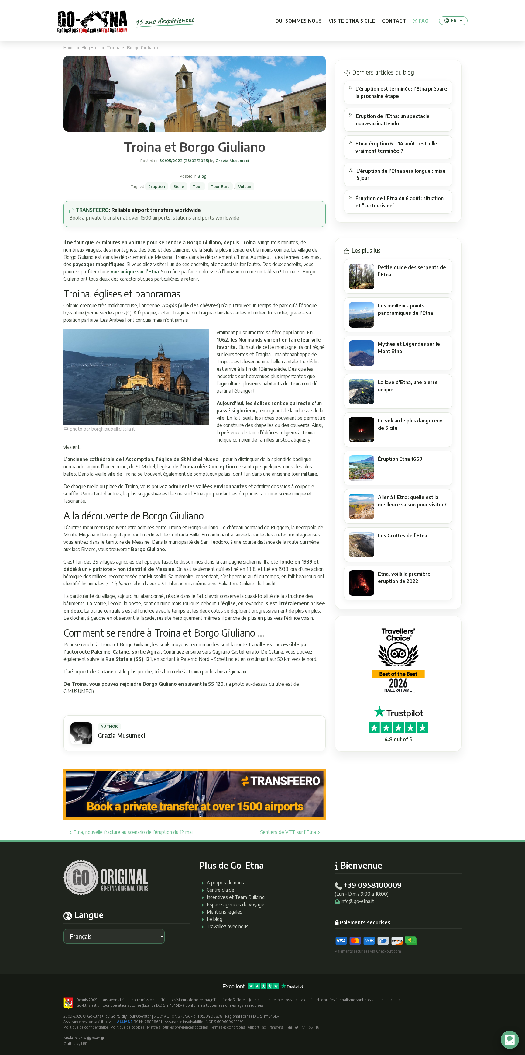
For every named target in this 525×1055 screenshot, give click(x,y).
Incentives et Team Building (236, 897)
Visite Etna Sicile (352, 20)
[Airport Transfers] (194, 794)
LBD (84, 1043)
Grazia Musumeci (231, 160)
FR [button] (454, 20)
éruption (156, 186)
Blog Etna (91, 47)
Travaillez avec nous (228, 926)
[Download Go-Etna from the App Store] (311, 1027)
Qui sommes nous (298, 20)
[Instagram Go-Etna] (303, 1027)
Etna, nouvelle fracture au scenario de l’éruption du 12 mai (132, 832)
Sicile (178, 186)
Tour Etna (220, 186)
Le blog (214, 919)
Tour (197, 186)
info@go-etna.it (357, 901)
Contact (394, 20)
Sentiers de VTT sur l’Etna (288, 832)
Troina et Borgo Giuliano (194, 146)
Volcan (244, 186)
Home (69, 47)
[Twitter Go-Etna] (296, 1027)
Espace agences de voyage (235, 904)
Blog (202, 176)
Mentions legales (224, 912)
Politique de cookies (127, 1027)
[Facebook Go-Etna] (290, 1027)
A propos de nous (225, 883)
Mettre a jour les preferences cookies (177, 1027)
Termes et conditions (227, 1027)
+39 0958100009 (372, 884)
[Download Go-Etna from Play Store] (318, 1027)
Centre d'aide (220, 890)
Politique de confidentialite (85, 1027)
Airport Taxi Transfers (265, 1027)
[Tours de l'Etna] (92, 21)
